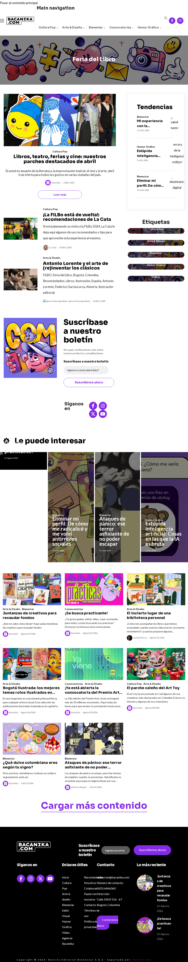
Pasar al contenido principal (19, 3)
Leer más (59, 194)
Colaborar (90, 888)
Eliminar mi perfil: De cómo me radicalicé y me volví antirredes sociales (150, 183)
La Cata (52, 247)
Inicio (65, 877)
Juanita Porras (140, 637)
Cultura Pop (47, 27)
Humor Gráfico (148, 27)
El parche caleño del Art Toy (153, 688)
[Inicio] (17, 21)
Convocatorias (120, 27)
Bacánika (56, 182)
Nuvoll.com (142, 959)
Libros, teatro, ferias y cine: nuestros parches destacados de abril (59, 159)
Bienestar (96, 27)
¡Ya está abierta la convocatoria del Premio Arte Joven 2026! (93, 690)
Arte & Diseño (72, 27)
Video (66, 932)
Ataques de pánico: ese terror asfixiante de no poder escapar (114, 531)
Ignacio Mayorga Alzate (79, 301)
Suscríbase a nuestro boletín (86, 361)
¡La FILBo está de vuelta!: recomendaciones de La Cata (77, 217)
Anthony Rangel (78, 787)
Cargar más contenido (94, 806)
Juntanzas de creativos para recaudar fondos (30, 615)
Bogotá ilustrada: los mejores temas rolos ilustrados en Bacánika (31, 690)
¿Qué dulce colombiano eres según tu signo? (30, 765)
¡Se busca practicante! (18, 448)
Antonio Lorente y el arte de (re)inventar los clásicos (75, 266)
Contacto (90, 905)
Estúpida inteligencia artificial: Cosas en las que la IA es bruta (150, 153)
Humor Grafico (146, 146)
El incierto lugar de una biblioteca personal (149, 615)
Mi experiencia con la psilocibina (150, 124)
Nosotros (90, 883)
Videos (156, 276)
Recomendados (94, 877)
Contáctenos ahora (107, 922)
